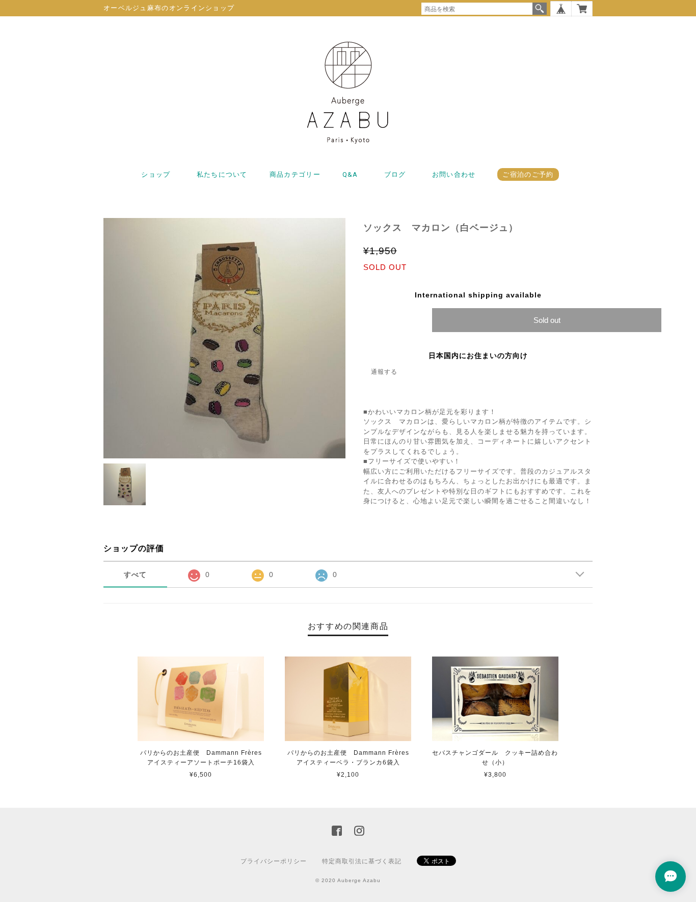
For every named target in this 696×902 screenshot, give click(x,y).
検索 (539, 9)
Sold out (546, 320)
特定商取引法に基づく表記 (361, 861)
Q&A (350, 174)
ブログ (395, 174)
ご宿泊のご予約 (527, 174)
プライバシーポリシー (273, 861)
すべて (135, 574)
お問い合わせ (454, 174)
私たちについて (222, 174)
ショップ (155, 174)
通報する (384, 371)
